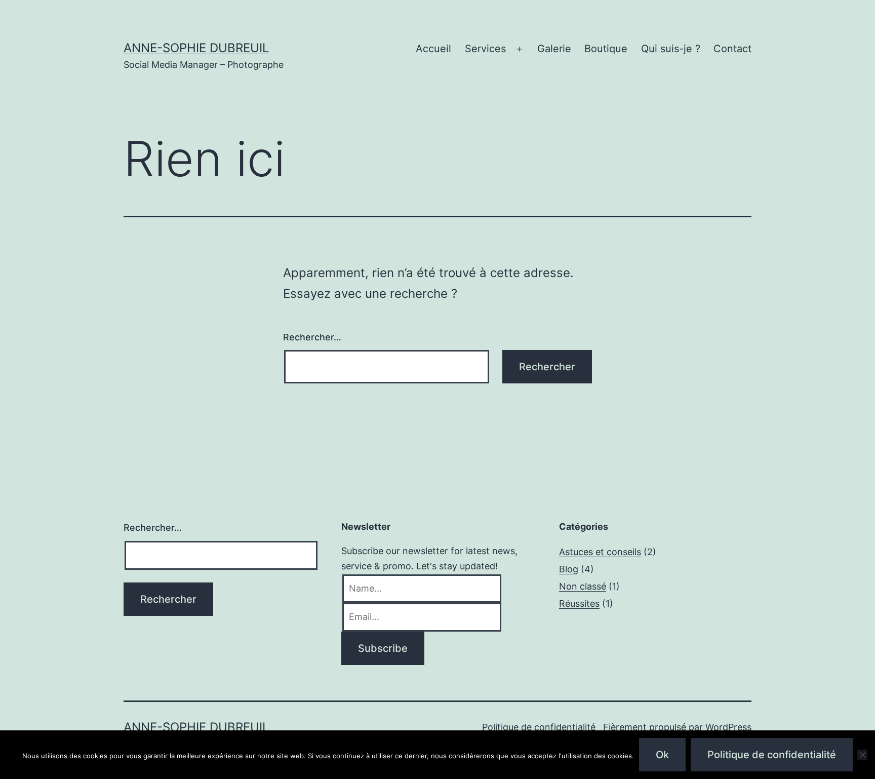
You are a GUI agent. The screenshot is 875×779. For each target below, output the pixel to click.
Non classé (582, 586)
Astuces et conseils (600, 552)
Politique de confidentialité (538, 727)
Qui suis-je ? (670, 49)
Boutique (605, 49)
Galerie (554, 49)
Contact (732, 49)
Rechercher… (312, 337)
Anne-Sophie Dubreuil (196, 48)
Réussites (579, 603)
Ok (662, 755)
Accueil (433, 49)
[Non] (862, 755)
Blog (568, 569)
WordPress (728, 727)
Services (485, 49)
